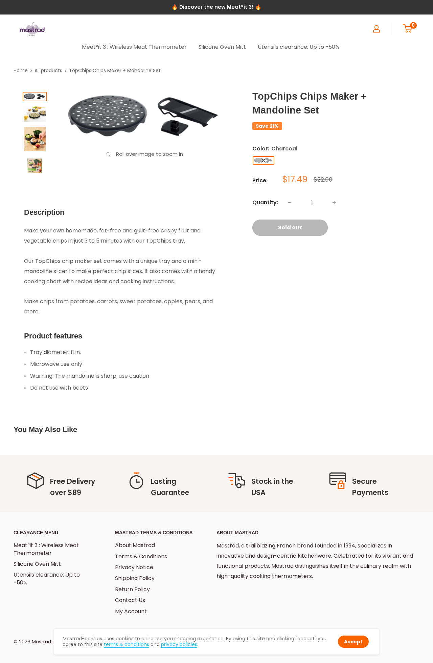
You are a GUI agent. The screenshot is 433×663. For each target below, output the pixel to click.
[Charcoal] (263, 160)
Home (21, 70)
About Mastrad (135, 545)
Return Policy (132, 589)
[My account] (376, 29)
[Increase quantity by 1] (334, 202)
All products (48, 70)
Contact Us (130, 600)
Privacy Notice (134, 567)
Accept (353, 641)
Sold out (290, 227)
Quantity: (265, 202)
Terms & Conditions (141, 556)
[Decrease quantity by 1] (289, 202)
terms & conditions (126, 644)
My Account (131, 611)
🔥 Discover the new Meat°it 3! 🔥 (216, 7)
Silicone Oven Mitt (222, 47)
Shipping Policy (135, 578)
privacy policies (179, 644)
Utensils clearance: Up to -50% (298, 47)
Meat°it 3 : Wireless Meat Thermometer (134, 47)
